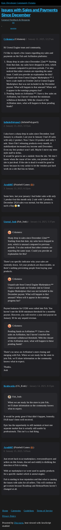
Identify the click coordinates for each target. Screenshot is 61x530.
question (13, 28)
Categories (16, 510)
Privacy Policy (9, 516)
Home (5, 510)
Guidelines (29, 510)
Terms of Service (45, 510)
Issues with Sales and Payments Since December (29, 12)
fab (13, 23)
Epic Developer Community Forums (18, 3)
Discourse (19, 523)
